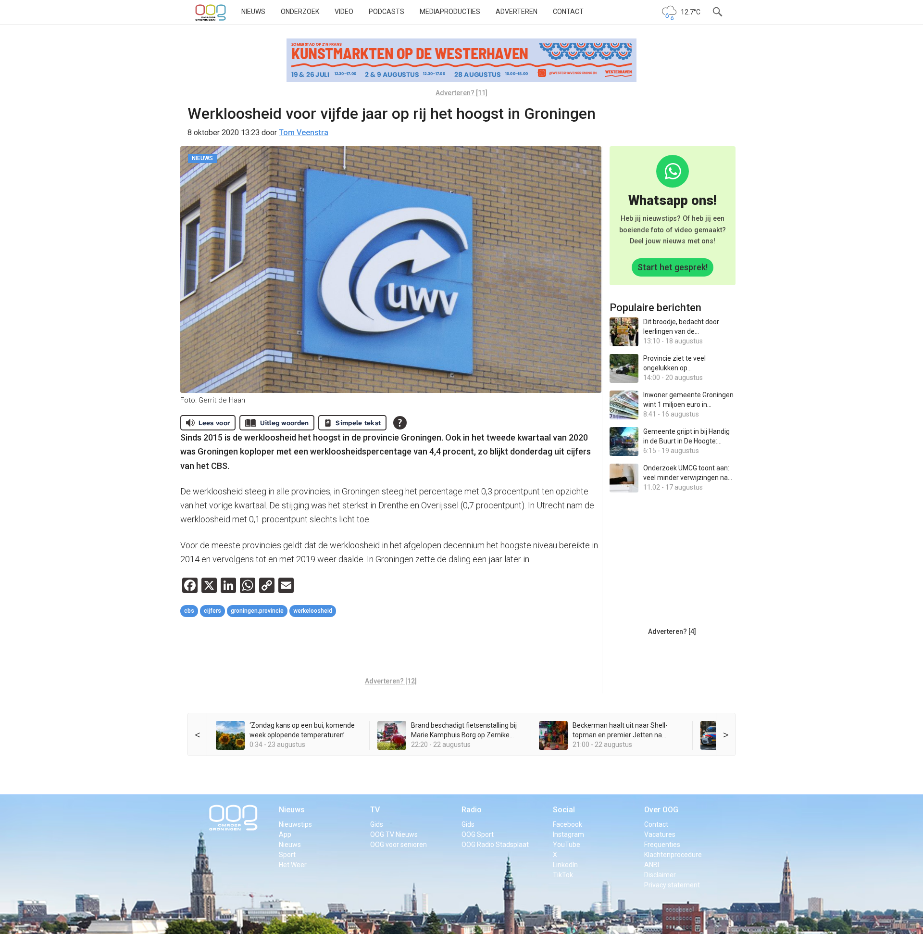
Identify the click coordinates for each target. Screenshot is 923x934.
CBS (189, 610)
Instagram (568, 834)
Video (344, 11)
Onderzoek (300, 11)
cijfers (212, 610)
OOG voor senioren (398, 844)
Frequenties (662, 844)
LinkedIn (565, 865)
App (285, 834)
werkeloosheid (312, 610)
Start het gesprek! (672, 267)
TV (375, 809)
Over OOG (661, 809)
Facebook (567, 824)
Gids (376, 824)
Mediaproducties (450, 11)
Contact (568, 11)
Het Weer (293, 865)
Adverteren (516, 11)
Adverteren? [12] (391, 681)
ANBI (651, 865)
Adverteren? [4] (672, 631)
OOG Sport (478, 834)
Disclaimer (660, 875)
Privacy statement (672, 885)
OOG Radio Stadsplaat (495, 844)
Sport (287, 854)
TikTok (563, 875)
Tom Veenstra (303, 132)
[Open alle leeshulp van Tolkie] (400, 422)
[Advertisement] (391, 648)
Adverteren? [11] (461, 93)
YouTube (566, 844)
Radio (472, 809)
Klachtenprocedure (673, 854)
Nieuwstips (295, 824)
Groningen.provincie (257, 610)
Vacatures (659, 834)
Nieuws (253, 11)
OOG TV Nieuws (394, 834)
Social (564, 809)
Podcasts (386, 11)
